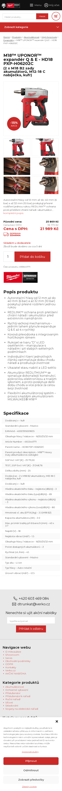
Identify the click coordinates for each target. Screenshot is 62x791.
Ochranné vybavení (16, 689)
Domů (6, 37)
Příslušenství (12, 693)
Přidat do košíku (32, 257)
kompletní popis (13, 213)
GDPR (9, 664)
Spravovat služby (30, 751)
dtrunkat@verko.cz (34, 604)
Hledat (42, 16)
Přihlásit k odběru (31, 628)
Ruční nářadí (12, 699)
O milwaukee (13, 651)
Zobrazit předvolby (31, 779)
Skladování (11, 705)
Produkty (17, 37)
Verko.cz (10, 670)
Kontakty (10, 667)
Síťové (9, 702)
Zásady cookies (29, 786)
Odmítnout (31, 770)
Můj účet (54, 5)
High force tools (49, 37)
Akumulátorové (31, 37)
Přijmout (31, 761)
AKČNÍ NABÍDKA (15, 673)
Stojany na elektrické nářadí (21, 708)
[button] (57, 721)
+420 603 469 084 (34, 599)
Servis (8, 658)
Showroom (12, 654)
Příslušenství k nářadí (17, 696)
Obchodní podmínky (17, 661)
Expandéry (8, 40)
